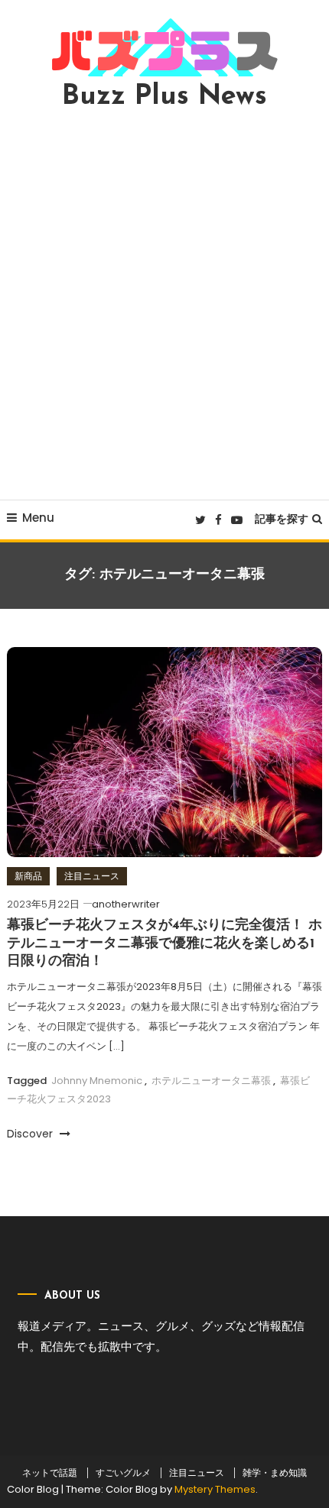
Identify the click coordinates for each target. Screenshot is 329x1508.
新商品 (28, 875)
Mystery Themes (215, 1489)
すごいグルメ (123, 1473)
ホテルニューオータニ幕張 (211, 1080)
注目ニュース (91, 875)
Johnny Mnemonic (96, 1080)
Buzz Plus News (164, 97)
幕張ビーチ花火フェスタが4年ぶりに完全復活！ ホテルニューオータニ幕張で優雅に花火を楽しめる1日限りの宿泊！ (164, 944)
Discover (31, 1133)
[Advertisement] (164, 305)
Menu (38, 518)
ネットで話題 (49, 1473)
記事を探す (281, 518)
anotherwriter (126, 904)
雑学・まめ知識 (275, 1473)
